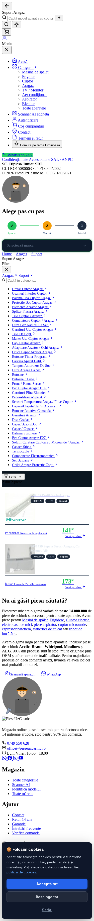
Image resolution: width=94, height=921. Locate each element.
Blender (28, 103)
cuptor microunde (72, 624)
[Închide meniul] (7, 50)
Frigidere (57, 620)
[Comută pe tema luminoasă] (16, 24)
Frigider (28, 76)
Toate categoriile (25, 780)
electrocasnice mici (17, 624)
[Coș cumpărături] (6, 32)
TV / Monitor (32, 90)
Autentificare (28, 120)
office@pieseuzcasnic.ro (26, 748)
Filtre (14, 477)
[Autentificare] (4, 39)
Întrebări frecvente (26, 828)
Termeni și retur (30, 138)
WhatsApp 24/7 (20, 155)
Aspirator (29, 99)
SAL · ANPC (62, 159)
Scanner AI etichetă (33, 114)
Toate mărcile (22, 793)
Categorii (26, 67)
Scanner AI (21, 784)
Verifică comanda (26, 833)
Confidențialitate (15, 159)
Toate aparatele (34, 108)
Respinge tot (47, 897)
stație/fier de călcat (47, 629)
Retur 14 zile (22, 819)
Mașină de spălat (35, 72)
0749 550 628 (18, 743)
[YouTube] (21, 759)
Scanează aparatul (22, 674)
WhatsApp (53, 674)
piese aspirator (45, 624)
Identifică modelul (26, 789)
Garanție (19, 824)
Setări (47, 910)
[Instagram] (16, 759)
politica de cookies (21, 872)
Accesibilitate (39, 159)
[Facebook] (10, 759)
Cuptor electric (77, 620)
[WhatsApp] (5, 759)
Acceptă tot (47, 884)
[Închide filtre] (6, 269)
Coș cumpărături (31, 126)
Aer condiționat (34, 94)
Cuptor (27, 81)
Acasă (23, 61)
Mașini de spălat (35, 620)
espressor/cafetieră (16, 629)
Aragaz (28, 85)
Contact (24, 132)
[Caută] (59, 18)
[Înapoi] (7, 6)
